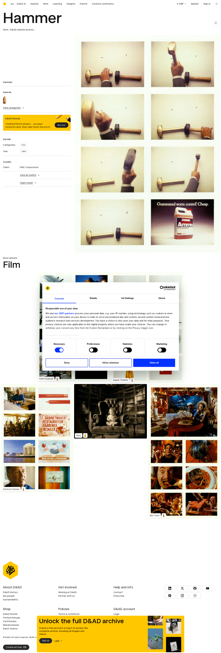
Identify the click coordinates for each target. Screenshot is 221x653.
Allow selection (110, 362)
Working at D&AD (67, 592)
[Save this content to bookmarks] (215, 23)
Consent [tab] (59, 298)
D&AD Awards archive (22, 29)
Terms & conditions (69, 614)
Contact (118, 592)
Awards (34, 4)
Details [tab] (93, 298)
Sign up (45, 641)
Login (117, 614)
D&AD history (10, 592)
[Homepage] (4, 3)
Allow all (154, 362)
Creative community (103, 4)
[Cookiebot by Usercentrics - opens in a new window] (162, 288)
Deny (67, 362)
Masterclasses (11, 625)
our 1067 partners (64, 313)
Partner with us (66, 596)
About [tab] (161, 298)
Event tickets (10, 628)
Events (83, 4)
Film (24, 145)
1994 (24, 151)
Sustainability (10, 599)
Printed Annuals (11, 617)
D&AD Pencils (10, 614)
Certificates (9, 621)
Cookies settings (14, 647)
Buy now (61, 125)
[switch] (93, 350)
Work (45, 4)
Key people (9, 596)
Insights (71, 4)
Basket (195, 4)
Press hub (119, 596)
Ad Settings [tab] (127, 298)
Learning (57, 4)
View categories (12, 108)
